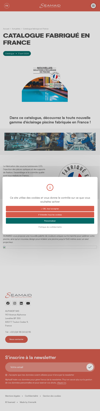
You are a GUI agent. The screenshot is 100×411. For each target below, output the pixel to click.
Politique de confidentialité (50, 227)
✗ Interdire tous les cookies (50, 214)
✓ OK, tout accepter (50, 208)
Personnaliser (50, 221)
